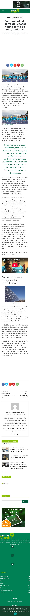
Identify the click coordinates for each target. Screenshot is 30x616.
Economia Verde (17, 17)
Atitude (10, 17)
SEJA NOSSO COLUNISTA (15, 602)
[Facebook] (12, 434)
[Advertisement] (15, 49)
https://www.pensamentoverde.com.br (15, 414)
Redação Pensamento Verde (11, 33)
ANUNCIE (15, 605)
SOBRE (15, 598)
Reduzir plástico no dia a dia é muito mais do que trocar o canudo (19, 457)
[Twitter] (18, 434)
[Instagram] (15, 434)
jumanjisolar (16, 303)
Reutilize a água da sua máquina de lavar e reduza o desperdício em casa (19, 449)
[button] (27, 11)
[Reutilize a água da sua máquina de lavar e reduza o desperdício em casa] (5, 449)
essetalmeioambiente (8, 124)
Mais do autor (7, 443)
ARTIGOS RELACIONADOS (9, 441)
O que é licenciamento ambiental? (24, 395)
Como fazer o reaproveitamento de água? (8, 395)
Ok (15, 613)
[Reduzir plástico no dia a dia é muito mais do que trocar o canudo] (5, 457)
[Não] (28, 611)
